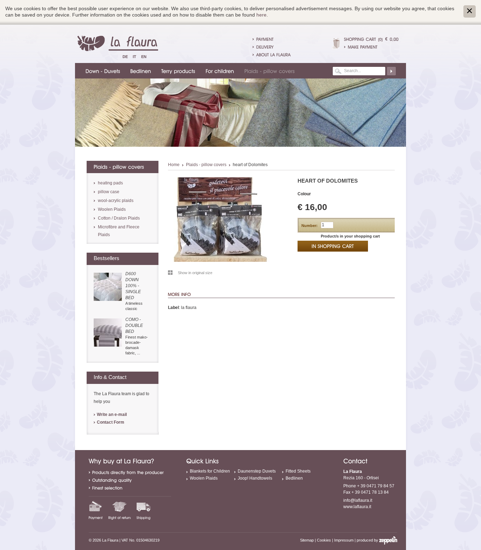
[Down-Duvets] (102, 70)
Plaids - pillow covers (206, 164)
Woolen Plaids (112, 209)
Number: (309, 225)
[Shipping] (144, 510)
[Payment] (96, 510)
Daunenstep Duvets (257, 471)
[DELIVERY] (265, 46)
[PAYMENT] (265, 39)
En (143, 57)
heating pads (110, 183)
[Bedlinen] (140, 70)
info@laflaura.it (357, 500)
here (261, 15)
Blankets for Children (210, 471)
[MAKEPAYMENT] (371, 47)
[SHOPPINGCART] (360, 39)
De (125, 57)
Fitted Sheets (298, 471)
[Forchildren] (219, 70)
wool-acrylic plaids (115, 200)
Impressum (344, 540)
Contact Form (110, 422)
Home (174, 164)
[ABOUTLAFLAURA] (273, 54)
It (134, 57)
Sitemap (307, 540)
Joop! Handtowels (255, 478)
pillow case (108, 191)
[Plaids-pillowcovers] (268, 70)
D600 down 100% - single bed (133, 285)
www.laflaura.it (357, 506)
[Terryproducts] (177, 70)
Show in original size (195, 273)
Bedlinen (294, 478)
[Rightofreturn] (119, 510)
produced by (368, 540)
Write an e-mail (112, 414)
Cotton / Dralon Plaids (119, 218)
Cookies (324, 540)
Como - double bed (134, 325)
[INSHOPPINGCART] (333, 246)
